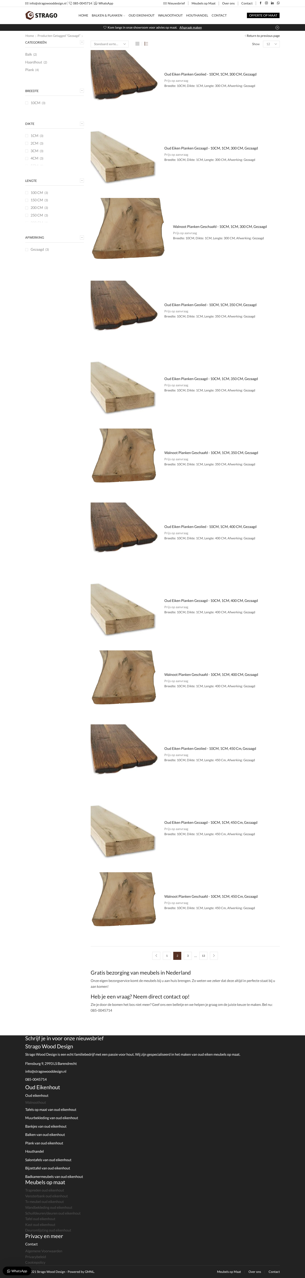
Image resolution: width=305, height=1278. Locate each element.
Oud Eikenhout (142, 15)
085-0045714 (36, 1079)
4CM (34, 158)
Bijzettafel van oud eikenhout (47, 1168)
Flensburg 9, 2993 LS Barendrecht (51, 1063)
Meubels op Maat (203, 3)
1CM (34, 135)
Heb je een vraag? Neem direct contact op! (140, 996)
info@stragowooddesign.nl (45, 1071)
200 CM (37, 207)
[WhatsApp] (278, 3)
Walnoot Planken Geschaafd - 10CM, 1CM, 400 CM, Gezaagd (211, 674)
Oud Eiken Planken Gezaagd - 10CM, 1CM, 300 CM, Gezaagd (211, 148)
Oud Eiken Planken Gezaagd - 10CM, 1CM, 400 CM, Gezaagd (211, 600)
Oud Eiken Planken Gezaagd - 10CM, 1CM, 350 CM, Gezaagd (211, 378)
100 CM (37, 192)
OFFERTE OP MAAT (263, 15)
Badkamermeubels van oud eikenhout (54, 1176)
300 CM (37, 223)
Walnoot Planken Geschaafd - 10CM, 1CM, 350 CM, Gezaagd (211, 452)
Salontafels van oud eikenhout (48, 1160)
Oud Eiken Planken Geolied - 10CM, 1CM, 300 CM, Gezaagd (210, 74)
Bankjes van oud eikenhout (46, 1126)
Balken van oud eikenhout (45, 1134)
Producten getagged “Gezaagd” (59, 36)
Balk (28, 54)
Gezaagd (37, 249)
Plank (29, 69)
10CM (35, 103)
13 (203, 955)
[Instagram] (266, 3)
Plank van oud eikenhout (44, 1143)
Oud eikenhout (36, 1095)
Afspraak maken (191, 27)
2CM (34, 143)
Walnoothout (170, 15)
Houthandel (197, 15)
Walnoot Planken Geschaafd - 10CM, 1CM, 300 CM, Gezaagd (220, 226)
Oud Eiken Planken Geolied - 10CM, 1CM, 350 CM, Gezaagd (210, 305)
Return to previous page (263, 36)
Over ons (228, 3)
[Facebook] (260, 3)
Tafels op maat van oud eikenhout (50, 1109)
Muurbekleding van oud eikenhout (51, 1118)
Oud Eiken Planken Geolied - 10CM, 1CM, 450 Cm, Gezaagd (210, 748)
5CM (34, 166)
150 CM (37, 200)
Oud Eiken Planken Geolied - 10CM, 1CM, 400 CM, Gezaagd (210, 526)
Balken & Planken (107, 15)
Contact (247, 3)
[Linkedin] (272, 3)
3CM (34, 151)
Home (83, 15)
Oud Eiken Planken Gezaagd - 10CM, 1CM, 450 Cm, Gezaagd (210, 822)
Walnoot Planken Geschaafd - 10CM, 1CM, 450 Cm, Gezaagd (211, 896)
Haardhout (33, 62)
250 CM (37, 215)
